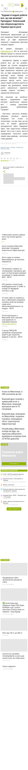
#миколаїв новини (5, 149)
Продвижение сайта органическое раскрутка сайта (12, 580)
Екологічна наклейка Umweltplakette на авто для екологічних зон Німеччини (13, 656)
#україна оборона (5, 147)
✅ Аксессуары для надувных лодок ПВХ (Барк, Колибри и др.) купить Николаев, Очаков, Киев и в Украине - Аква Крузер (13, 607)
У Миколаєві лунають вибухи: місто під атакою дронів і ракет (13, 237)
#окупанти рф (19, 147)
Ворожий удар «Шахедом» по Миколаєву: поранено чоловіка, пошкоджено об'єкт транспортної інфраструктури (13, 419)
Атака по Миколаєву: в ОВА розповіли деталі (12, 392)
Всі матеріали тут (14, 463)
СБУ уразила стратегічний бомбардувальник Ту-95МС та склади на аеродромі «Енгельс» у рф (13, 287)
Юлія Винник (7, 152)
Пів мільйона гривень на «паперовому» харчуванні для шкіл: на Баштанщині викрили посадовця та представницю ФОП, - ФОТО (14, 273)
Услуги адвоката (9, 666)
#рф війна (12, 147)
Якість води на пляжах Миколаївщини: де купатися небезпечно (13, 259)
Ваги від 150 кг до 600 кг (12, 633)
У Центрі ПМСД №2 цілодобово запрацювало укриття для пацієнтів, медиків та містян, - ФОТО (12, 333)
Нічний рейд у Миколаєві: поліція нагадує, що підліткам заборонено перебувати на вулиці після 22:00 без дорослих (14, 433)
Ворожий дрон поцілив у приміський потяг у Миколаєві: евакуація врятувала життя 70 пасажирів (13, 404)
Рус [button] (6, 8)
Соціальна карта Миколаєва (12, 453)
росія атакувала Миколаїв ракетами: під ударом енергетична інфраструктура (13, 248)
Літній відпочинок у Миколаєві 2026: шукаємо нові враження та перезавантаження (12, 318)
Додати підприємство (14, 509)
